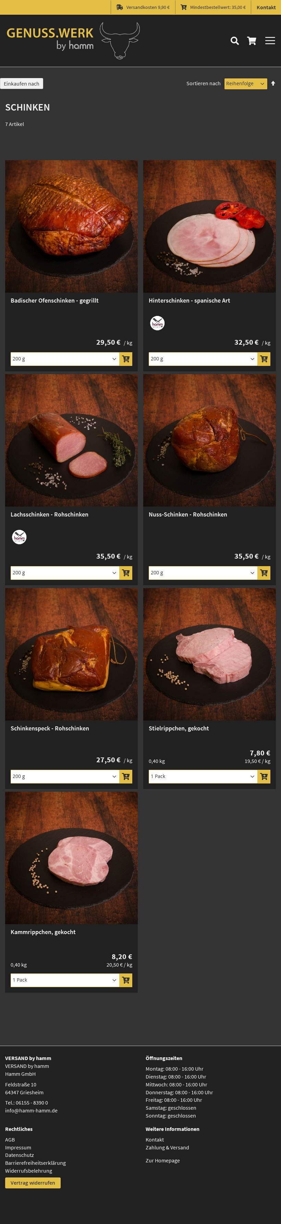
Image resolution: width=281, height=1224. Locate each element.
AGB (10, 1139)
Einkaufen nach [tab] (21, 83)
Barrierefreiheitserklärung (35, 1162)
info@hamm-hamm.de (31, 1110)
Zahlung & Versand (167, 1147)
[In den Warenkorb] (126, 359)
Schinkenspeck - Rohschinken (50, 728)
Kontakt (266, 7)
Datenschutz (19, 1154)
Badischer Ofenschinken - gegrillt (55, 300)
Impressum (18, 1147)
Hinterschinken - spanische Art (189, 300)
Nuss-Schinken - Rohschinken (188, 514)
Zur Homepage (163, 1160)
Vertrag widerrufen (33, 1183)
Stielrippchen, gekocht (179, 728)
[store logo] (73, 41)
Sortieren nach (203, 83)
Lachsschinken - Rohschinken (49, 514)
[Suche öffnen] (235, 41)
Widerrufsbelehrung (28, 1170)
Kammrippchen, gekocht (43, 932)
